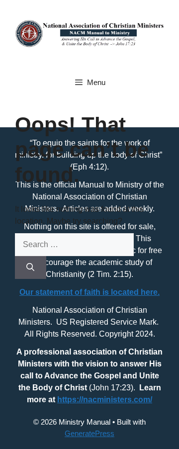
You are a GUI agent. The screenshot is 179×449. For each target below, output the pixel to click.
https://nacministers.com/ (104, 399)
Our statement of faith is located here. (89, 292)
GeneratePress (89, 433)
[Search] (30, 267)
